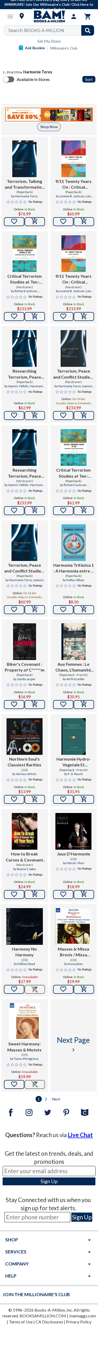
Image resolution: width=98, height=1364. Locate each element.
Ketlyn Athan (75, 580)
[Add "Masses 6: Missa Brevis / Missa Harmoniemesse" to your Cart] (84, 989)
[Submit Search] (87, 30)
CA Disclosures (49, 1321)
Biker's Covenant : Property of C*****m (24, 667)
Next (56, 1099)
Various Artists (26, 774)
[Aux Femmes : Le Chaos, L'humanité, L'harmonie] (73, 641)
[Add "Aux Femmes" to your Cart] (84, 704)
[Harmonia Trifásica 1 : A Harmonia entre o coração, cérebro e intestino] (73, 542)
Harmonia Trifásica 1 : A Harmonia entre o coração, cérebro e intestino (73, 568)
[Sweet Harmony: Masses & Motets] (24, 1021)
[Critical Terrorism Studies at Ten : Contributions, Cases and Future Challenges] (24, 253)
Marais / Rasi (75, 863)
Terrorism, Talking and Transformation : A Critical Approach (24, 184)
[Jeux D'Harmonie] (73, 831)
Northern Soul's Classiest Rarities (24, 761)
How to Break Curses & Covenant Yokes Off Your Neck (24, 857)
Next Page (73, 1044)
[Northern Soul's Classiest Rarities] (24, 736)
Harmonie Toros (26, 196)
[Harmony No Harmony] (24, 926)
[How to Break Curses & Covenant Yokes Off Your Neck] (24, 831)
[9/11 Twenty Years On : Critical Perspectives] (73, 158)
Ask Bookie (35, 48)
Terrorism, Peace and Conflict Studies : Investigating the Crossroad (73, 374)
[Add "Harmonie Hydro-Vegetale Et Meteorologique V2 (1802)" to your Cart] (84, 799)
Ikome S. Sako (26, 869)
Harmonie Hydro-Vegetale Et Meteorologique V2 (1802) (74, 762)
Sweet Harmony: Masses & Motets (24, 1046)
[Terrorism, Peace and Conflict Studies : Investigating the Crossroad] (73, 348)
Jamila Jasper (26, 679)
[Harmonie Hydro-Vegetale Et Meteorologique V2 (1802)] (73, 736)
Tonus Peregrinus (26, 1059)
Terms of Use (21, 1321)
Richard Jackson (26, 291)
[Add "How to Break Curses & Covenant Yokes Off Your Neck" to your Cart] (35, 894)
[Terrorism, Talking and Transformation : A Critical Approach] (24, 158)
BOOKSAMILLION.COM (43, 1315)
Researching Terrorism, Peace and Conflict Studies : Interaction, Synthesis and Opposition (24, 374)
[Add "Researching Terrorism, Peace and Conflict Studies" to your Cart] (35, 415)
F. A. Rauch (75, 774)
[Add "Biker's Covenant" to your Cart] (35, 704)
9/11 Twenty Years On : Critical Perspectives (73, 184)
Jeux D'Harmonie (73, 853)
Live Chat (80, 1134)
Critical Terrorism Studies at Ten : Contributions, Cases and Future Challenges (24, 279)
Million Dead (26, 964)
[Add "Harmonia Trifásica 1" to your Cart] (84, 609)
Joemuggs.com (82, 1315)
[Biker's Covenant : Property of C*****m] (24, 641)
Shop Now (49, 126)
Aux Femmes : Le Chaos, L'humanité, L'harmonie (73, 667)
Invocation (75, 964)
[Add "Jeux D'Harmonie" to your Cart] (84, 894)
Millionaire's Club (63, 48)
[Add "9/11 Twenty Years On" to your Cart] (84, 221)
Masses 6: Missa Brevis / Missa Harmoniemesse (73, 952)
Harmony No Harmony (24, 951)
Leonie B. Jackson (72, 196)
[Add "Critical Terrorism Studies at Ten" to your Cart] (35, 316)
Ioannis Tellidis (18, 386)
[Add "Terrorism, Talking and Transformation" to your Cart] (35, 221)
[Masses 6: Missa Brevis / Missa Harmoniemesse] (73, 926)
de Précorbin (75, 679)
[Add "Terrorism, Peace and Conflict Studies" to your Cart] (84, 415)
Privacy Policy (78, 1321)
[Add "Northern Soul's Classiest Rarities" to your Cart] (35, 799)
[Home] (49, 16)
